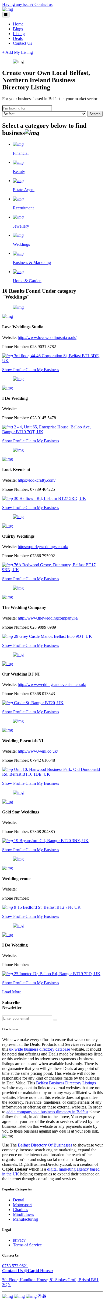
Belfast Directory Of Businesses (45, 1145)
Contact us (43, 4)
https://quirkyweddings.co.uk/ (43, 546)
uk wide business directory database (39, 1049)
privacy (19, 1240)
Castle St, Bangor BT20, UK (38, 702)
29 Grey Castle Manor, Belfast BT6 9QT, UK (52, 636)
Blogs (18, 29)
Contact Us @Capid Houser (27, 1270)
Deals (18, 38)
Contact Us (22, 43)
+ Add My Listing (17, 52)
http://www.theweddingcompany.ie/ (48, 618)
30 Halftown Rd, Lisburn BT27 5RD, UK (49, 498)
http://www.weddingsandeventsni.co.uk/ (52, 684)
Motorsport (22, 1204)
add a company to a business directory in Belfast (47, 1112)
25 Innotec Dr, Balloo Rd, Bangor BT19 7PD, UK (56, 973)
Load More (11, 992)
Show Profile (14, 369)
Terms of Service (27, 1245)
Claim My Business (42, 369)
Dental (18, 1200)
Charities (20, 1209)
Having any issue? (18, 4)
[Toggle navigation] (5, 14)
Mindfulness (23, 1214)
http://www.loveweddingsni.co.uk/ (47, 337)
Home (18, 24)
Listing (19, 33)
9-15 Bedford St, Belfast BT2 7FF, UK (47, 907)
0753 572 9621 (15, 1266)
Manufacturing (25, 1219)
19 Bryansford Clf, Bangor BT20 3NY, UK (51, 840)
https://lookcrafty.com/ (36, 480)
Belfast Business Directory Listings (66, 1083)
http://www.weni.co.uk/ (38, 751)
